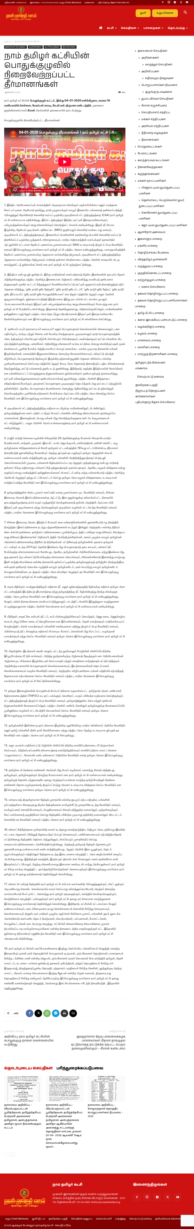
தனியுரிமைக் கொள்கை (168, 1219)
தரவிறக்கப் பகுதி (146, 385)
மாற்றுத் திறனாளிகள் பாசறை (158, 354)
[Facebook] (163, 2)
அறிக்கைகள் (35, 46)
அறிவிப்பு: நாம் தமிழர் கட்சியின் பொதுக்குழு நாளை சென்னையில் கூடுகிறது (29, 1041)
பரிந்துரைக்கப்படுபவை (79, 1068)
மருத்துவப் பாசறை (150, 266)
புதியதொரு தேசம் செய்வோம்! (113, 2)
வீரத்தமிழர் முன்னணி (152, 259)
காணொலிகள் (145, 396)
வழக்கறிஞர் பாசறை (151, 327)
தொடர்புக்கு (176, 28)
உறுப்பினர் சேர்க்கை (16, 1219)
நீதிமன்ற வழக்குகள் (154, 133)
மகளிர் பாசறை (148, 246)
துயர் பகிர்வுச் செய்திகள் (157, 99)
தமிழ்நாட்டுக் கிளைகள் (150, 363)
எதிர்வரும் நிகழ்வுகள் (159, 78)
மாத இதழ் (120, 1219)
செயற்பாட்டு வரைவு (150, 377)
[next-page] (12, 1154)
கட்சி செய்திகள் (52, 46)
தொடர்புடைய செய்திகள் (28, 1068)
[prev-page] (6, 1154)
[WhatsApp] (47, 1013)
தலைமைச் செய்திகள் (15, 46)
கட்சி (110, 28)
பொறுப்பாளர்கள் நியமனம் (159, 85)
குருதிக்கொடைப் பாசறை (154, 273)
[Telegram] (175, 2)
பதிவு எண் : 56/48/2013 (15, 2)
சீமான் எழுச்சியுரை (154, 106)
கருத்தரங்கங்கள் (149, 174)
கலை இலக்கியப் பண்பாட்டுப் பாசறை (162, 320)
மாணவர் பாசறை (149, 340)
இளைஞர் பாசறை (150, 239)
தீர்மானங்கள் (69, 46)
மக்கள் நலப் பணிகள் (152, 181)
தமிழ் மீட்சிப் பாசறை (151, 313)
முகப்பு (8, 41)
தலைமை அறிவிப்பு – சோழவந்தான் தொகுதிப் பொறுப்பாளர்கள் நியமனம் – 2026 (105, 1110)
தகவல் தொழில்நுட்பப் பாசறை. (158, 294)
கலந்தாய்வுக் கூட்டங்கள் (153, 160)
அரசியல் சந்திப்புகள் (155, 126)
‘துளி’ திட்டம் (38, 1219)
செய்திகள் (128, 28)
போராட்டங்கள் (147, 153)
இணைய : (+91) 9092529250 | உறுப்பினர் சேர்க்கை (55, 2)
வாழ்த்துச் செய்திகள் (158, 65)
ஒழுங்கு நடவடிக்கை (158, 92)
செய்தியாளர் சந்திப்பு (155, 112)
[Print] (64, 1013)
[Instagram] (169, 2)
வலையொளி (104, 1219)
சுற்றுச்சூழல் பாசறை (152, 280)
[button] (185, 13)
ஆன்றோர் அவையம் (151, 232)
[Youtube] (187, 2)
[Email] (73, 1013)
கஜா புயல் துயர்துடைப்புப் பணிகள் (164, 225)
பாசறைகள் (151, 28)
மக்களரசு (89, 2)
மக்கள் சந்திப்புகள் (153, 119)
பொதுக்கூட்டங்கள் (150, 147)
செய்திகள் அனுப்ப (81, 1219)
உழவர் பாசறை (147, 334)
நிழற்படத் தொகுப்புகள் (150, 391)
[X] (181, 2)
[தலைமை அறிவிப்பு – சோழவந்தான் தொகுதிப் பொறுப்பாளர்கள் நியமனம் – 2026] (106, 1089)
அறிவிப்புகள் (150, 71)
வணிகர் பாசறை (149, 347)
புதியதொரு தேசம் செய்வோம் (155, 402)
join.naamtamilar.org (109, 1202)
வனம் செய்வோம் (153, 287)
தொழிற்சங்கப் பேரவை (153, 253)
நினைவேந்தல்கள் (150, 167)
